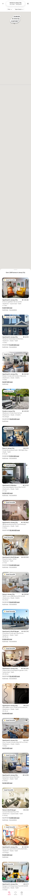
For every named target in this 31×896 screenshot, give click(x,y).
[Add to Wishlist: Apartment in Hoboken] (26, 465)
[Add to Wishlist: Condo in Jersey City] (26, 391)
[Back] (3, 3)
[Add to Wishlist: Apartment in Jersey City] (26, 279)
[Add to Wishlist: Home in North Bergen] (26, 789)
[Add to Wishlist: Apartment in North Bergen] (26, 537)
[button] (7, 308)
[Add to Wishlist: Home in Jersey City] (26, 574)
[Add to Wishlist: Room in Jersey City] (26, 428)
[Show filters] (28, 3)
